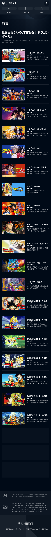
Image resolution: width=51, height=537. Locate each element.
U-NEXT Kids (43, 529)
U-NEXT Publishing (32, 529)
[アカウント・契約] (46, 3)
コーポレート (20, 529)
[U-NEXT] (9, 3)
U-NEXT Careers (8, 529)
